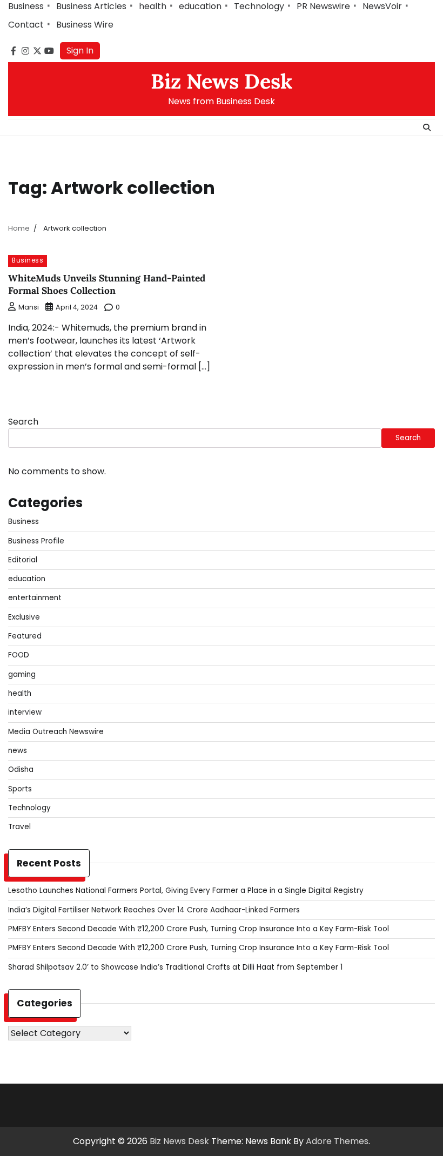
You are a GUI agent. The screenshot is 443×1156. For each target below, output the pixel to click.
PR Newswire (323, 6)
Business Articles (91, 6)
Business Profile (36, 541)
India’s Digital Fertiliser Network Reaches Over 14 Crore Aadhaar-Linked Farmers (154, 910)
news (17, 750)
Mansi (28, 307)
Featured (25, 636)
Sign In (79, 50)
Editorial (22, 560)
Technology (259, 6)
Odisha (20, 769)
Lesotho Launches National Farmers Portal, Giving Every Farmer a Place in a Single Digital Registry (186, 890)
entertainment (35, 598)
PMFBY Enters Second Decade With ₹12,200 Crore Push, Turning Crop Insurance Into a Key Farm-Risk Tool (198, 929)
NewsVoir (382, 6)
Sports (20, 789)
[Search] (427, 127)
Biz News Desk (221, 81)
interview (25, 712)
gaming (22, 674)
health (152, 6)
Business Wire (84, 24)
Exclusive (24, 617)
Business (26, 6)
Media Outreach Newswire (56, 732)
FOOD (18, 655)
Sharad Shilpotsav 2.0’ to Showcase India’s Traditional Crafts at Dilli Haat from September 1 (175, 967)
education (200, 6)
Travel (19, 827)
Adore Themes (337, 1141)
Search (23, 421)
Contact (26, 24)
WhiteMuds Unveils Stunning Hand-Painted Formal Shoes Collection (106, 284)
